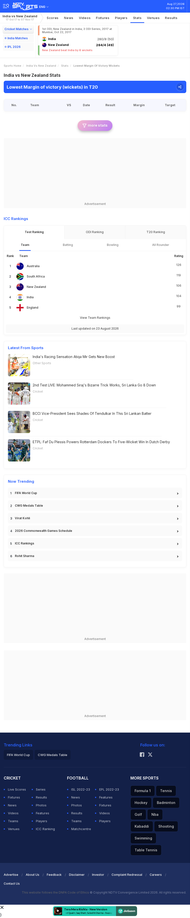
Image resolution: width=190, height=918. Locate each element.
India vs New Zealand (19, 17)
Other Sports (42, 363)
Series (41, 789)
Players (121, 18)
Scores (53, 18)
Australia (33, 266)
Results (171, 18)
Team (25, 245)
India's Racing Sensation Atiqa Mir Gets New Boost (74, 357)
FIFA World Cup (26, 493)
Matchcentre (81, 829)
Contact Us (12, 883)
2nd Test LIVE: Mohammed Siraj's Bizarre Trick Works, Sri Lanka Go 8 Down (94, 385)
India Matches (17, 38)
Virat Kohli (22, 518)
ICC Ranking (45, 829)
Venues (153, 18)
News (68, 18)
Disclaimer (77, 875)
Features (42, 813)
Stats (137, 18)
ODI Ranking (95, 232)
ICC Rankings (24, 543)
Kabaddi (142, 826)
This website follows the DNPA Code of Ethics (56, 892)
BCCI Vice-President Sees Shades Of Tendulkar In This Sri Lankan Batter (92, 413)
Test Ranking (34, 232)
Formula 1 (143, 791)
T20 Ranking (155, 232)
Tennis (166, 791)
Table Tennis (146, 850)
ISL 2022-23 (80, 789)
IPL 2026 (14, 47)
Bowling (113, 245)
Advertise (11, 875)
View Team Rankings (95, 317)
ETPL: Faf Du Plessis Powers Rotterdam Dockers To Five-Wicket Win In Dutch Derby (101, 442)
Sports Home (12, 65)
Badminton (166, 802)
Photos (41, 805)
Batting (68, 245)
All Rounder (160, 245)
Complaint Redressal (127, 875)
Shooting (166, 826)
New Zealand (36, 287)
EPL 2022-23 (109, 789)
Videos (85, 18)
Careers (156, 875)
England (32, 307)
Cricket (38, 391)
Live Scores (17, 789)
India (30, 297)
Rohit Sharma (24, 556)
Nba (155, 814)
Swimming (143, 838)
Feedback (54, 875)
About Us (32, 875)
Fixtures (103, 18)
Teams (13, 821)
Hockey (141, 802)
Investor (98, 875)
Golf (138, 814)
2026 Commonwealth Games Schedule (43, 531)
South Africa (36, 276)
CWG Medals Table (29, 505)
